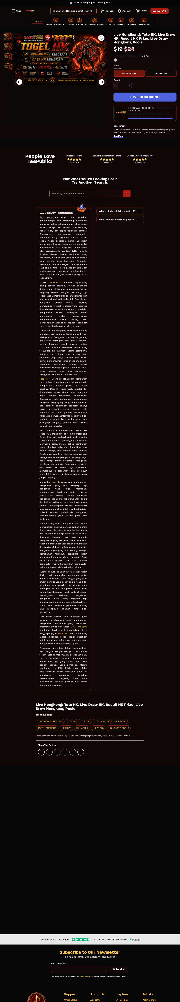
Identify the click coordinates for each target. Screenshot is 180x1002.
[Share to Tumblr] (80, 752)
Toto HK (44, 379)
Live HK (55, 482)
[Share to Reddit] (72, 752)
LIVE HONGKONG (145, 97)
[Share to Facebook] (49, 752)
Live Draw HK (55, 282)
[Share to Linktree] (57, 752)
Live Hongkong (78, 627)
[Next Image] (102, 82)
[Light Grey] (115, 60)
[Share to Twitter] (41, 752)
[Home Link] (30, 11)
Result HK (62, 633)
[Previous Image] (19, 82)
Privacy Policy (84, 976)
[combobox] (70, 11)
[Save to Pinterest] (65, 752)
